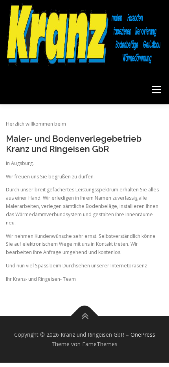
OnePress (142, 334)
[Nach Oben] (85, 316)
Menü (155, 89)
